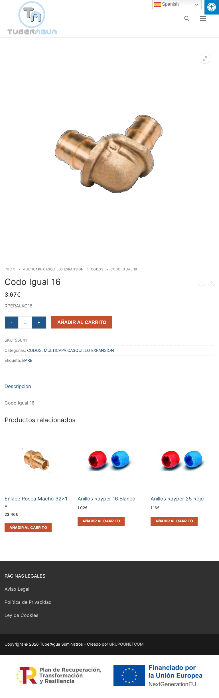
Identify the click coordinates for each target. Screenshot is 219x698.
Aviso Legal (17, 589)
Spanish (170, 4)
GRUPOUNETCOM (126, 644)
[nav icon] (203, 18)
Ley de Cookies (21, 615)
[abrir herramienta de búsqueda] (186, 18)
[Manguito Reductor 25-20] (201, 283)
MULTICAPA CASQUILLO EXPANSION (53, 269)
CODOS (97, 269)
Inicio (10, 269)
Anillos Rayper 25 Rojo (177, 499)
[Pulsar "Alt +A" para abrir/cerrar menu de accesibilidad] (211, 7)
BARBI (28, 360)
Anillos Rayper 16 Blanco (106, 499)
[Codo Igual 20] (211, 283)
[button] (205, 58)
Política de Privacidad (28, 602)
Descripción (18, 386)
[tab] (18, 386)
